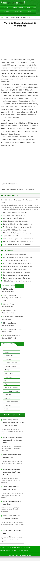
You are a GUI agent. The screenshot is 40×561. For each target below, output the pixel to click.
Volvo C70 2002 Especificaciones (14, 230)
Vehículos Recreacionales (13, 388)
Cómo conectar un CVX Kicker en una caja (11, 488)
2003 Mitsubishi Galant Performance (15, 221)
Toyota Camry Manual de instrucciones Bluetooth (16, 272)
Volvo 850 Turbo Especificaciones (8, 305)
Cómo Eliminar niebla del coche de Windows (15, 260)
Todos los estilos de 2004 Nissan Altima (12, 456)
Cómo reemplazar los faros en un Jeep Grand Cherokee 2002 (13, 440)
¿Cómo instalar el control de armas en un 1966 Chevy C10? (17, 281)
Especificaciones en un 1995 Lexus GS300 (12, 330)
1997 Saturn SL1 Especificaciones (8, 290)
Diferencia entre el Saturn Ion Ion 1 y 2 (16, 215)
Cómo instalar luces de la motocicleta (12, 502)
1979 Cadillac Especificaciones (13, 218)
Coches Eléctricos (10, 363)
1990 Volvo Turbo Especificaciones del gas (17, 233)
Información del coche (15, 17)
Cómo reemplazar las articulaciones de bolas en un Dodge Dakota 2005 (13, 422)
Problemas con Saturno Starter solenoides (17, 227)
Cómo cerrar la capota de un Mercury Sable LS (18, 239)
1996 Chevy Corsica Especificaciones (9, 311)
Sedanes (7, 398)
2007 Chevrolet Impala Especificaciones (17, 245)
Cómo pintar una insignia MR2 (12, 531)
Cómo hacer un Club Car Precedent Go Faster (11, 517)
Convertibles (8, 356)
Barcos (30, 12)
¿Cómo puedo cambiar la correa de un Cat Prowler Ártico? (12, 472)
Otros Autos (8, 380)
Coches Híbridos (10, 366)
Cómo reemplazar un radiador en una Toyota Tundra (16, 275)
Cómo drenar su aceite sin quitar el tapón (17, 278)
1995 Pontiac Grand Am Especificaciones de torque (18, 242)
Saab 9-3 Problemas (10, 184)
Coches (6, 12)
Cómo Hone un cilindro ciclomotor (15, 269)
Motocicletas (18, 12)
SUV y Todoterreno (11, 391)
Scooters (7, 395)
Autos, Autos (23, 551)
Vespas (6, 409)
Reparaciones (18, 7)
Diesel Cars (8, 359)
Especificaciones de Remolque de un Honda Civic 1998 (12, 297)
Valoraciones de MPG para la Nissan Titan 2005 (17, 257)
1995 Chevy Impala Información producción (18, 190)
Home (6, 7)
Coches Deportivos (11, 402)
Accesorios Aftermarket (8, 547)
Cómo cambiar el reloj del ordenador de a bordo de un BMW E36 (17, 224)
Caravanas (8, 377)
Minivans (7, 370)
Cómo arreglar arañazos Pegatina (14, 254)
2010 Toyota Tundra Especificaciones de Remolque (17, 263)
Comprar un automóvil (30, 7)
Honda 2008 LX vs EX (10, 236)
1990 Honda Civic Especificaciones (15, 212)
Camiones (7, 405)
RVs (5, 384)
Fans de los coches (23, 547)
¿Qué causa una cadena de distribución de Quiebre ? (17, 266)
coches (27, 17)
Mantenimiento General (8, 551)
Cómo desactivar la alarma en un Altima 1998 (12, 318)
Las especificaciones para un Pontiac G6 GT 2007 (12, 337)
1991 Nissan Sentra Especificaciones (9, 324)
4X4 (5, 349)
